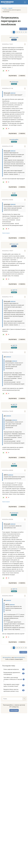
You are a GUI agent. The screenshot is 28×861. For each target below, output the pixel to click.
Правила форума (6, 233)
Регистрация (14, 710)
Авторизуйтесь (7, 657)
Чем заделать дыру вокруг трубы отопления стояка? (11, 685)
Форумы (4, 8)
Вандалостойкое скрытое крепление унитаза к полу (11, 690)
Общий (10, 8)
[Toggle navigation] (25, 2)
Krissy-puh (14, 37)
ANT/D (14, 290)
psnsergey (14, 82)
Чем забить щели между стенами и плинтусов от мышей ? (13, 679)
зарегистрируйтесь (19, 657)
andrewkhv (14, 139)
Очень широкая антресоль (11, 669)
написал (12, 93)
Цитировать (13, 75)
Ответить (23, 28)
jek (15, 193)
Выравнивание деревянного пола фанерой (12, 673)
